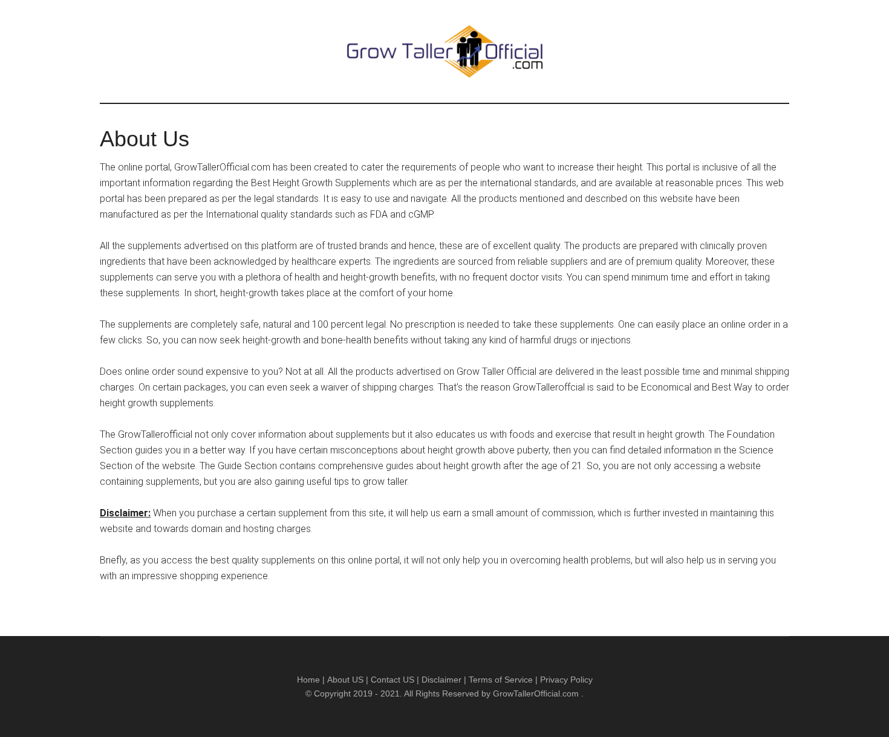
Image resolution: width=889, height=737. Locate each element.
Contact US (392, 679)
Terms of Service (501, 679)
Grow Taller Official (444, 51)
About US (345, 679)
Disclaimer (441, 679)
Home (308, 679)
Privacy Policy (566, 679)
